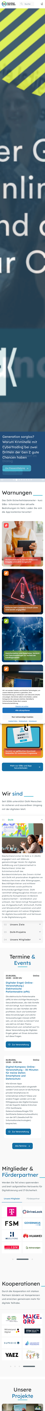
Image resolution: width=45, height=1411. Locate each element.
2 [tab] (16, 479)
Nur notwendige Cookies (22, 717)
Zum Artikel (10, 471)
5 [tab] (24, 479)
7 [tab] (28, 479)
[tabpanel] (22, 245)
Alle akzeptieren (22, 710)
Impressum (33, 721)
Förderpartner (33, 1198)
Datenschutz (23, 721)
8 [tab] (31, 479)
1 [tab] (13, 479)
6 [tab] (26, 479)
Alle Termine (20, 1146)
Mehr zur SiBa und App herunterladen (20, 766)
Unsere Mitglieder (12, 1198)
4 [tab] (21, 479)
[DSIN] (8, 4)
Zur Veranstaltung (20, 1044)
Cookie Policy (13, 721)
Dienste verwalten (21, 706)
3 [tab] (19, 480)
